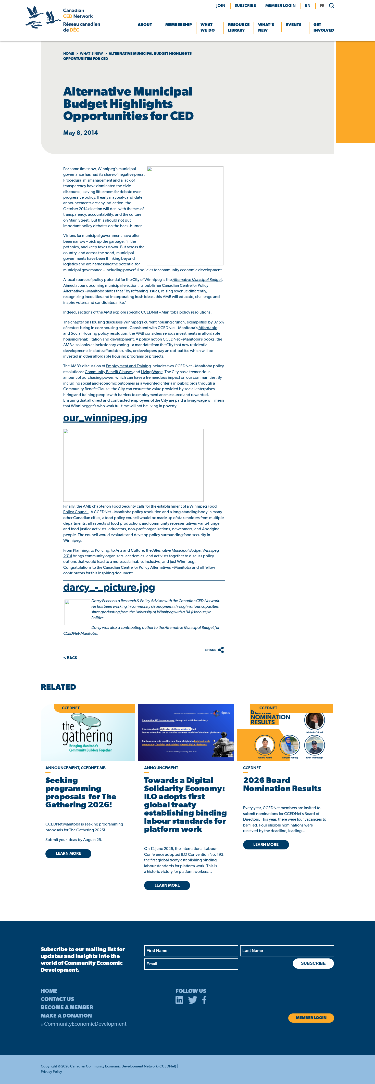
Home (68, 54)
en (307, 6)
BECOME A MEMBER (67, 1007)
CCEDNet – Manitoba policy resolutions (175, 312)
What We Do (208, 28)
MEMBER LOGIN (280, 6)
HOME (49, 991)
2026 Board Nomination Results (282, 785)
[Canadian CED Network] (63, 31)
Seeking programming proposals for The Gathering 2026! (80, 793)
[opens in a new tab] (186, 732)
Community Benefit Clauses (109, 372)
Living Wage (151, 372)
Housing (97, 322)
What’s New (266, 28)
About (145, 25)
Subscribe (245, 6)
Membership (178, 25)
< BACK (70, 658)
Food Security (124, 507)
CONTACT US (57, 999)
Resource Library (238, 28)
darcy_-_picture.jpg (109, 588)
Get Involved (324, 28)
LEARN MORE (68, 854)
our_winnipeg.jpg (105, 418)
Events (293, 25)
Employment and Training (128, 366)
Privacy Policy (51, 1072)
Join (220, 6)
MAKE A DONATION (66, 1016)
